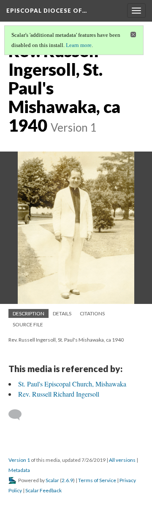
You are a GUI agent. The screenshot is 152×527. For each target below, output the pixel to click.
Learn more (79, 45)
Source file (28, 324)
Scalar (52, 480)
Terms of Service (97, 480)
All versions (122, 460)
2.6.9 (67, 480)
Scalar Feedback (43, 490)
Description (28, 313)
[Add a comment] (18, 414)
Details (62, 313)
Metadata (19, 470)
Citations (92, 313)
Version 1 (19, 460)
